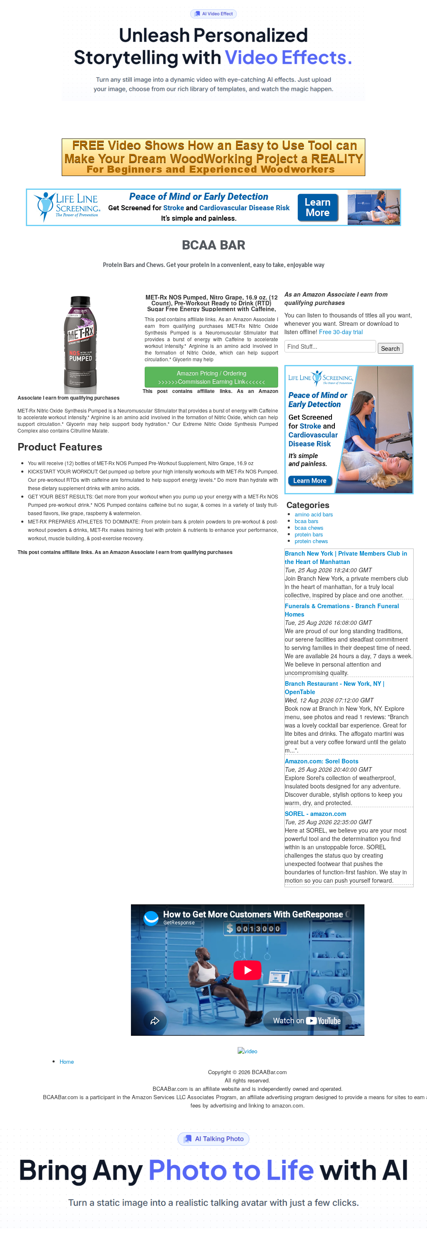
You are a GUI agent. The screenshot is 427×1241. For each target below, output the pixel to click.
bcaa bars (307, 521)
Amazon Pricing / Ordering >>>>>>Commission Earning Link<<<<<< (211, 377)
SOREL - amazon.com (315, 813)
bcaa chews (309, 527)
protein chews (311, 541)
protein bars (309, 534)
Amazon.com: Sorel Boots (322, 761)
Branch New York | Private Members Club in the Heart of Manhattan (346, 557)
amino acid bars (314, 514)
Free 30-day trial (341, 331)
